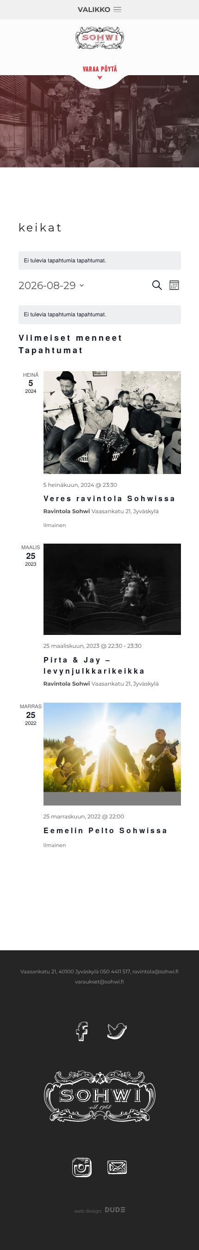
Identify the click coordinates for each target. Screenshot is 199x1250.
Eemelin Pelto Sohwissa (106, 830)
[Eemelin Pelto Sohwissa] (112, 754)
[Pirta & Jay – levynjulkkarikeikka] (112, 589)
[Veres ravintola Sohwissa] (112, 422)
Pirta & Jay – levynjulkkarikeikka (95, 665)
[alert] (100, 314)
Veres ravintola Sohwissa (110, 498)
